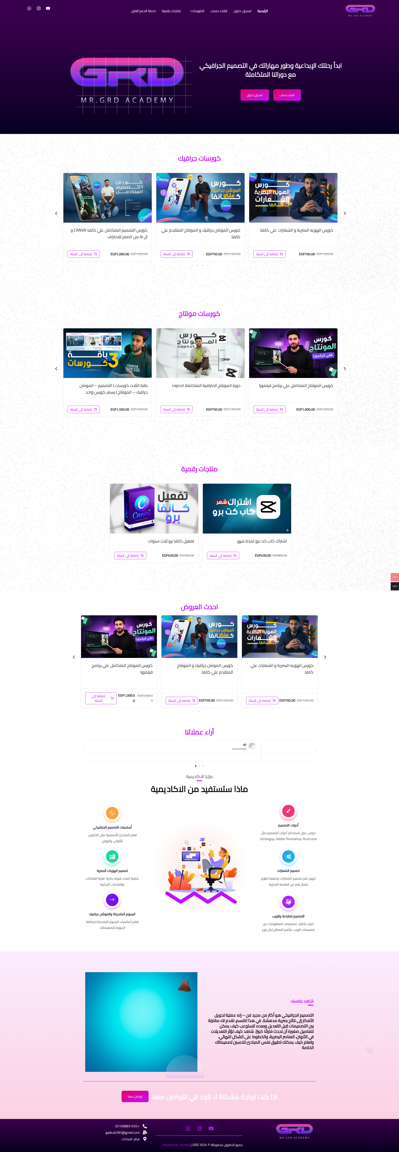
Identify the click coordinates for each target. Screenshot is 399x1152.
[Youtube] (48, 8)
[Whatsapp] (29, 8)
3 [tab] (197, 265)
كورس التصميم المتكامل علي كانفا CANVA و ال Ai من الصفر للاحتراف (202, 233)
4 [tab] (192, 265)
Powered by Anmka (176, 1145)
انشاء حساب (219, 11)
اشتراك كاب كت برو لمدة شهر (262, 541)
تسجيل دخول (242, 11)
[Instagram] (38, 8)
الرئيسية (262, 11)
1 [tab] (208, 265)
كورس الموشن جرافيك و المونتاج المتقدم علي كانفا (293, 233)
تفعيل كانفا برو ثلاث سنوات (171, 541)
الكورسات (197, 11)
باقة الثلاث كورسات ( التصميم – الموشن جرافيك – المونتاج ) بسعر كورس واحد (114, 233)
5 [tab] (189, 712)
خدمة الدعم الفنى (143, 11)
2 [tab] (203, 265)
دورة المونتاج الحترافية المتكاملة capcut (299, 385)
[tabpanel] (293, 217)
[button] (195, 11)
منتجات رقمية (171, 11)
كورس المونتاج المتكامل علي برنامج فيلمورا (202, 668)
